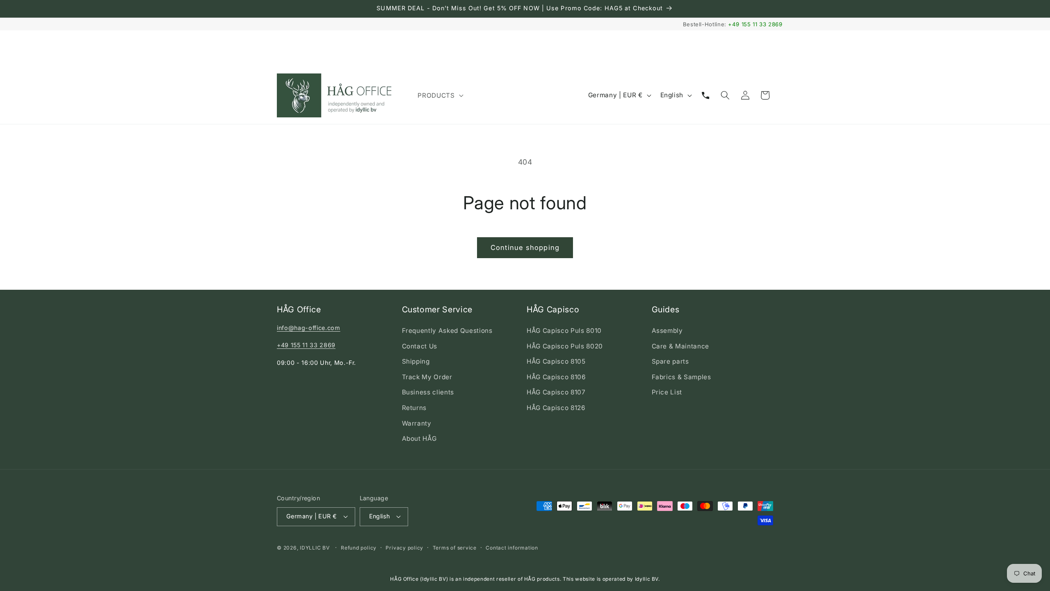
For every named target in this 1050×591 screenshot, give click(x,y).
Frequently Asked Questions (447, 330)
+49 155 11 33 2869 (755, 24)
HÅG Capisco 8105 (556, 361)
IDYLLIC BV (315, 548)
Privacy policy (404, 548)
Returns (414, 408)
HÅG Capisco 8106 (556, 377)
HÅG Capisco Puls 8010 (564, 330)
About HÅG (419, 438)
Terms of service (455, 548)
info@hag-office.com (308, 327)
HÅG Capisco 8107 (556, 392)
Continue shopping (525, 247)
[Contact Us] (705, 95)
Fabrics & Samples (681, 377)
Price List (667, 392)
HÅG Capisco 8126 (556, 408)
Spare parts (670, 361)
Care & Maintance (681, 346)
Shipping (416, 361)
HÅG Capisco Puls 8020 (565, 346)
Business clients (428, 392)
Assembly (667, 330)
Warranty (416, 423)
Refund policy (359, 548)
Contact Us (420, 346)
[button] (439, 95)
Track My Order (427, 377)
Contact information (512, 548)
